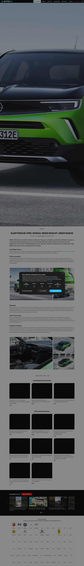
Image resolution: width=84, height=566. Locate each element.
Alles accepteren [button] (55, 290)
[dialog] (42, 283)
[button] (27, 290)
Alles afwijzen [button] (42, 290)
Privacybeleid (50, 280)
